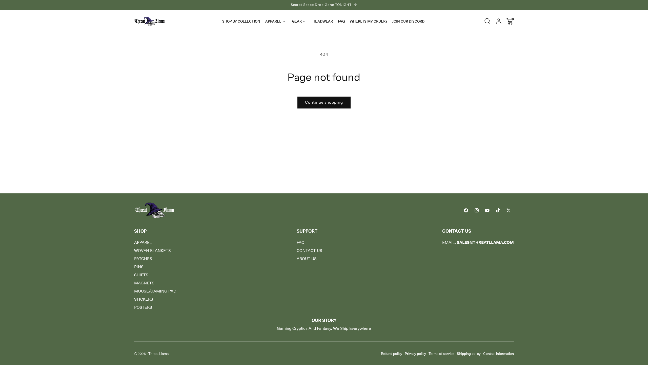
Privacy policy (415, 354)
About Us (307, 258)
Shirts (141, 275)
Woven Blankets (152, 250)
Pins (139, 266)
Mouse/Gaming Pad (155, 291)
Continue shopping (324, 102)
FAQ (301, 242)
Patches (143, 258)
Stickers (143, 299)
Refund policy (391, 354)
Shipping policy (469, 354)
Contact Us (309, 250)
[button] (276, 21)
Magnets (144, 283)
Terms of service (441, 354)
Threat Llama (158, 353)
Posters (143, 307)
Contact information (498, 354)
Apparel (143, 242)
